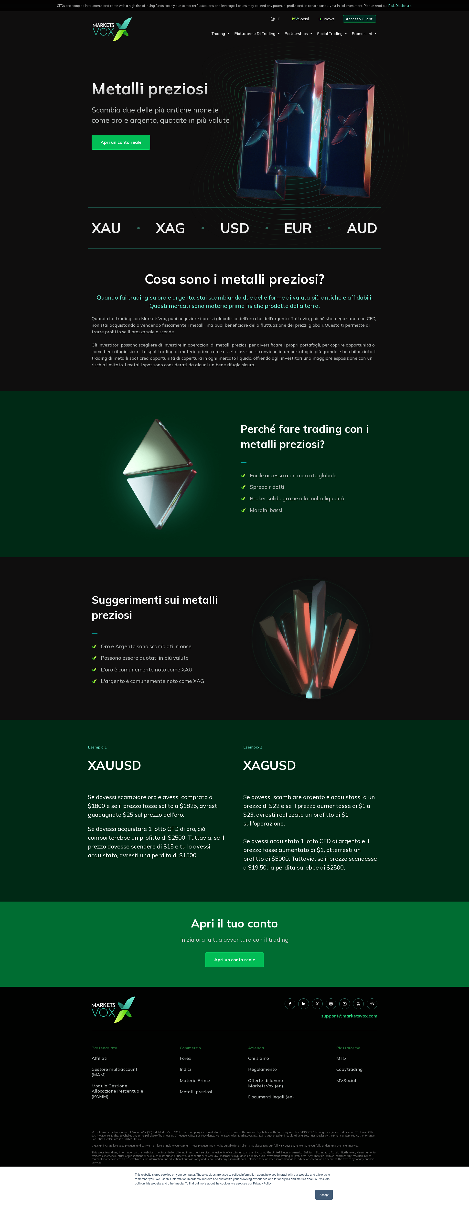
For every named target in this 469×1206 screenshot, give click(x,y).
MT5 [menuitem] (341, 1058)
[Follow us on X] (317, 1003)
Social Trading (329, 33)
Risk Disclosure (399, 6)
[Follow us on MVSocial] (372, 1003)
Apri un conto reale (121, 142)
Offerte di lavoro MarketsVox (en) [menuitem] (265, 1083)
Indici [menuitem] (185, 1069)
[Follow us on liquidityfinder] (358, 1003)
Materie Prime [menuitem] (195, 1080)
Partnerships (296, 33)
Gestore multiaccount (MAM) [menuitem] (115, 1071)
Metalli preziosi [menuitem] (196, 1091)
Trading (218, 33)
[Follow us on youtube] (344, 1003)
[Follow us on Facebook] (290, 1003)
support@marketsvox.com (349, 1016)
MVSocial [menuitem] (346, 1080)
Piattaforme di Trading (254, 33)
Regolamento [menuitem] (262, 1069)
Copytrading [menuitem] (349, 1069)
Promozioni (362, 33)
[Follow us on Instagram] (331, 1003)
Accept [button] (324, 1195)
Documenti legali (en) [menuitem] (271, 1097)
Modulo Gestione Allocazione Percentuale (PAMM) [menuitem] (117, 1091)
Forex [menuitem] (186, 1058)
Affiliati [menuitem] (100, 1058)
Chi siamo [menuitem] (258, 1058)
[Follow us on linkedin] (303, 1003)
